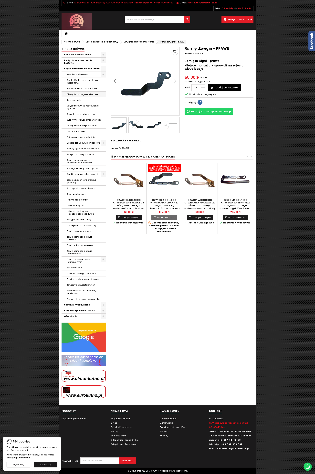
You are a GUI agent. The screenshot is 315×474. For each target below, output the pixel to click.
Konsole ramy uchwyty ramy (82, 114)
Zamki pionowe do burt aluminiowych (79, 260)
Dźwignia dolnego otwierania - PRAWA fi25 (128, 201)
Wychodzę (18, 464)
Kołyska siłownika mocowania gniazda (83, 107)
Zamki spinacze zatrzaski (80, 245)
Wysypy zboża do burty (79, 219)
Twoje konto (169, 411)
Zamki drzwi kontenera (79, 231)
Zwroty (114, 431)
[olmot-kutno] (84, 375)
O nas (114, 422)
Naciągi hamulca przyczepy (81, 125)
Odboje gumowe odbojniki (81, 137)
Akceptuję (45, 464)
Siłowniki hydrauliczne (77, 304)
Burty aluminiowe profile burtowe (78, 61)
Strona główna (73, 49)
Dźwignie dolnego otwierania (82, 94)
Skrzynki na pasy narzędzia (81, 154)
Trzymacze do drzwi (77, 199)
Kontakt (215, 411)
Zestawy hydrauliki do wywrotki (83, 299)
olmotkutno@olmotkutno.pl (202, 2)
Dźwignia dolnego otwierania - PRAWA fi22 (199, 201)
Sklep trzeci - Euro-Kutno (124, 444)
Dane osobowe (168, 418)
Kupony (164, 435)
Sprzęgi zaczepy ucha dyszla (82, 168)
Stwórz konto (244, 8)
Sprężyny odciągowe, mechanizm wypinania (79, 161)
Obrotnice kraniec (76, 131)
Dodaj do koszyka (224, 87)
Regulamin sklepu (120, 418)
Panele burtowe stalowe (77, 54)
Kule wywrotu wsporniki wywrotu (84, 119)
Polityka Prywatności (121, 427)
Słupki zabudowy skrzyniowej (82, 174)
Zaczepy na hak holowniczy (81, 225)
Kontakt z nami (118, 435)
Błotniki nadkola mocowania (82, 88)
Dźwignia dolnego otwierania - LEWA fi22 (164, 201)
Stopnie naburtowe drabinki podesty (81, 181)
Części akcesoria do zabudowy (82, 68)
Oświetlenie (70, 316)
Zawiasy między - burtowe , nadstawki (81, 292)
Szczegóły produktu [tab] (126, 140)
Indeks (188, 53)
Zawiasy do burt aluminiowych (83, 279)
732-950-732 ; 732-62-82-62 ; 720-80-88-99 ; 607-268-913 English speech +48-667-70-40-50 (123, 2)
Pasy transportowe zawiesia (80, 310)
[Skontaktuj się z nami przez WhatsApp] (308, 467)
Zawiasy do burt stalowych (81, 284)
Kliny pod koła (74, 100)
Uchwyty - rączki (75, 205)
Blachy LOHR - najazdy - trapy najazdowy (82, 81)
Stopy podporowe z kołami (81, 188)
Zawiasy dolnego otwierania (82, 273)
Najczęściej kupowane (74, 418)
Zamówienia (166, 422)
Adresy (164, 431)
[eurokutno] (84, 391)
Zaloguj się (227, 8)
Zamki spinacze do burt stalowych (79, 238)
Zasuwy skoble (75, 267)
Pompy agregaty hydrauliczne (83, 148)
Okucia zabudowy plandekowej (84, 142)
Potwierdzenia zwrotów (172, 427)
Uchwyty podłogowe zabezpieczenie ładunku (80, 212)
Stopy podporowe (76, 194)
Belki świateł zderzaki (78, 74)
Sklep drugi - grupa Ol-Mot (125, 440)
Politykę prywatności (18, 457)
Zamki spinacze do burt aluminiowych (79, 252)
